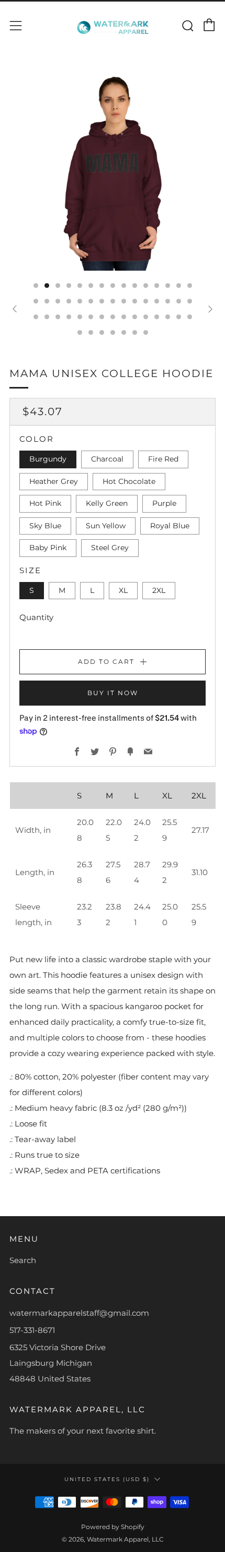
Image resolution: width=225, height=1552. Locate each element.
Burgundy (47, 459)
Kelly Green (107, 503)
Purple (164, 503)
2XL (158, 590)
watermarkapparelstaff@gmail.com (79, 1313)
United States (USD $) (107, 1479)
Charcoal (107, 459)
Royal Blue (169, 526)
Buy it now (112, 693)
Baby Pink (47, 547)
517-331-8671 (32, 1330)
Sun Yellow (106, 526)
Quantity (36, 617)
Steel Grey (110, 547)
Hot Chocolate (129, 481)
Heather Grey (53, 481)
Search (22, 1260)
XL (123, 590)
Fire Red (163, 459)
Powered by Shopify (112, 1527)
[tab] (35, 285)
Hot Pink (45, 503)
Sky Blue (45, 526)
